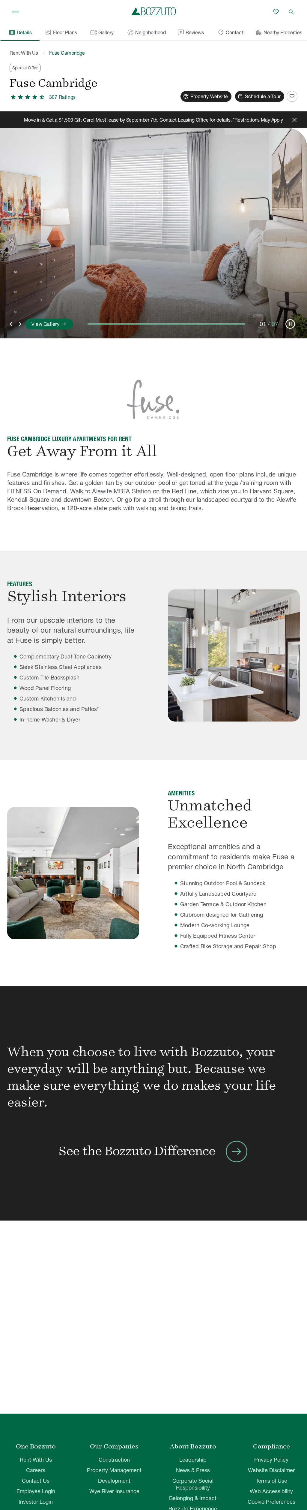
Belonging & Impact (192, 1498)
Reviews (190, 32)
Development (114, 1480)
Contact (230, 32)
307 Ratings (62, 97)
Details (20, 32)
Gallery (102, 32)
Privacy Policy (271, 1459)
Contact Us (35, 1480)
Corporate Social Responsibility (192, 1484)
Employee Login (35, 1491)
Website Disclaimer (271, 1470)
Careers (35, 1470)
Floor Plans (65, 32)
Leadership (193, 1459)
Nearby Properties (278, 32)
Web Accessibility (271, 1491)
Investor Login (36, 1501)
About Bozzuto (193, 1446)
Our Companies (114, 1446)
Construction (114, 1459)
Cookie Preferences (271, 1501)
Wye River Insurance (114, 1491)
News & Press (193, 1470)
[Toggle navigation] (16, 12)
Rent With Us (24, 53)
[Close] (294, 120)
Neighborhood (146, 32)
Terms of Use (271, 1480)
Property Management (114, 1470)
